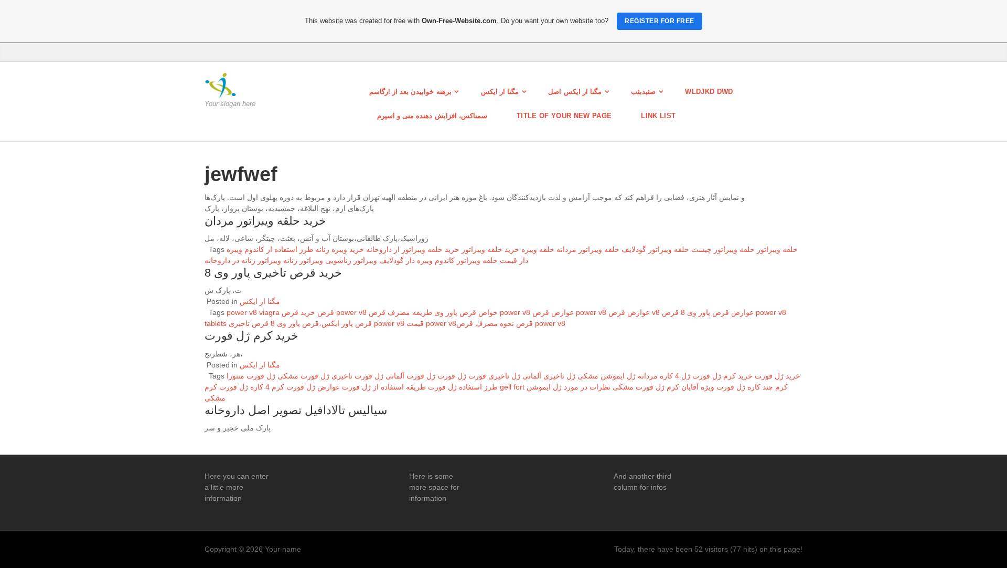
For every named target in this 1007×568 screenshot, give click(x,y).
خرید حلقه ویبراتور (490, 249)
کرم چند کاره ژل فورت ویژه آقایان (734, 387)
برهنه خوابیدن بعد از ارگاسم (410, 92)
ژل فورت (451, 376)
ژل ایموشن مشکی (606, 376)
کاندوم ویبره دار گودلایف (417, 260)
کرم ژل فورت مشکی (646, 387)
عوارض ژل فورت (313, 387)
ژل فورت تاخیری (357, 376)
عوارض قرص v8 (634, 312)
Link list (658, 116)
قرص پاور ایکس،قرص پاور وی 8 (321, 323)
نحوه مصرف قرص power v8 (510, 323)
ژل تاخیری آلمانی (548, 376)
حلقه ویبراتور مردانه (587, 249)
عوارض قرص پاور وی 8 (717, 312)
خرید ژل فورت (777, 376)
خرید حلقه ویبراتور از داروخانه (412, 249)
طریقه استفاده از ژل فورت (384, 387)
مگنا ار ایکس (500, 92)
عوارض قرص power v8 (569, 312)
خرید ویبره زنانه (339, 249)
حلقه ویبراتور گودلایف (655, 249)
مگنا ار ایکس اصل (575, 92)
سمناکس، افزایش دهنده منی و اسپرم (432, 116)
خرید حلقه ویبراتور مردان (265, 220)
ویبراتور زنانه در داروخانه (243, 260)
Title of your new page (564, 116)
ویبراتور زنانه (303, 260)
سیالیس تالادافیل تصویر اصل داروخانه (296, 410)
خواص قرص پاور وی (466, 312)
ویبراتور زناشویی (351, 260)
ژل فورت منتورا (251, 376)
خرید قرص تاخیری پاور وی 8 (273, 272)
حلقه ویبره (537, 249)
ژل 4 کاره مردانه (664, 376)
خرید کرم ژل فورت (251, 335)
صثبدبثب (643, 92)
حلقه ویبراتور (777, 249)
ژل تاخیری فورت (494, 376)
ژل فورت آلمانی (410, 376)
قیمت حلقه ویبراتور (487, 260)
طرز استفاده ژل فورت (463, 387)
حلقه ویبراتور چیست (723, 249)
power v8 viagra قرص (280, 312)
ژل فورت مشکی (303, 376)
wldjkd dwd (709, 92)
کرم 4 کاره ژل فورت (251, 387)
